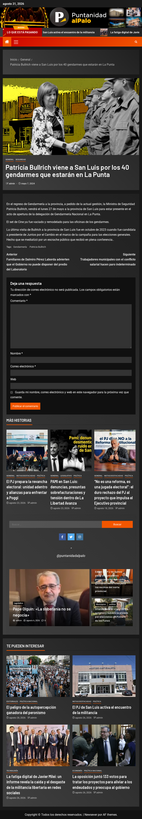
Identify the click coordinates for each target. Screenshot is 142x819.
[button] (15, 42)
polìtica (41, 476)
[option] (49, 597)
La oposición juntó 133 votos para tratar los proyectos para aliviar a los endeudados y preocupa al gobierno (102, 782)
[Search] (136, 41)
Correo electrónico (23, 366)
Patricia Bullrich (38, 246)
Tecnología (12, 771)
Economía (77, 771)
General (10, 159)
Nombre (16, 353)
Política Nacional (29, 701)
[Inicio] (7, 42)
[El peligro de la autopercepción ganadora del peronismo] (38, 676)
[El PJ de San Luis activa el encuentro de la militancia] (104, 676)
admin (12, 183)
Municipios (101, 604)
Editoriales (12, 701)
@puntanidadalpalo (71, 556)
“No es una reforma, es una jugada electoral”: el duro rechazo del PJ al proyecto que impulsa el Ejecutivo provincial (113, 492)
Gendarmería (20, 246)
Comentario (19, 301)
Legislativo (66, 476)
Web (13, 379)
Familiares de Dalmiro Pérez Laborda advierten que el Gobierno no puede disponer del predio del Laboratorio (37, 262)
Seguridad (21, 159)
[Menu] (15, 42)
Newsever (90, 814)
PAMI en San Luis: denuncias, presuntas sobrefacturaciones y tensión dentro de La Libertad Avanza (67, 492)
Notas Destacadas (25, 476)
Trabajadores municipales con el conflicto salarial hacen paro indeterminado (108, 259)
